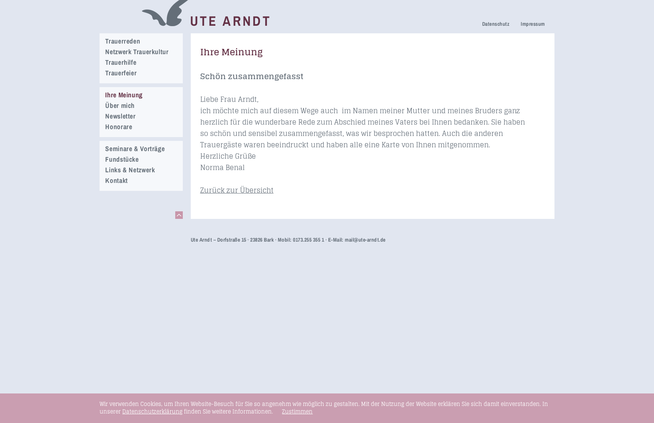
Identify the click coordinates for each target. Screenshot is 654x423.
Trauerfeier (121, 73)
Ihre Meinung (124, 95)
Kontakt (116, 180)
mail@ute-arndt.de (365, 239)
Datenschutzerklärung (152, 411)
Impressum (533, 23)
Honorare (118, 126)
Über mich (120, 105)
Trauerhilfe (120, 62)
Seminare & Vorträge (135, 148)
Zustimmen (297, 411)
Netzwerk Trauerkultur (136, 51)
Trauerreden (122, 41)
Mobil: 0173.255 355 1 (301, 239)
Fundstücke (122, 159)
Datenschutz (495, 23)
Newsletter (120, 116)
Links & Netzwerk (130, 170)
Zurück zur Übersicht (237, 190)
